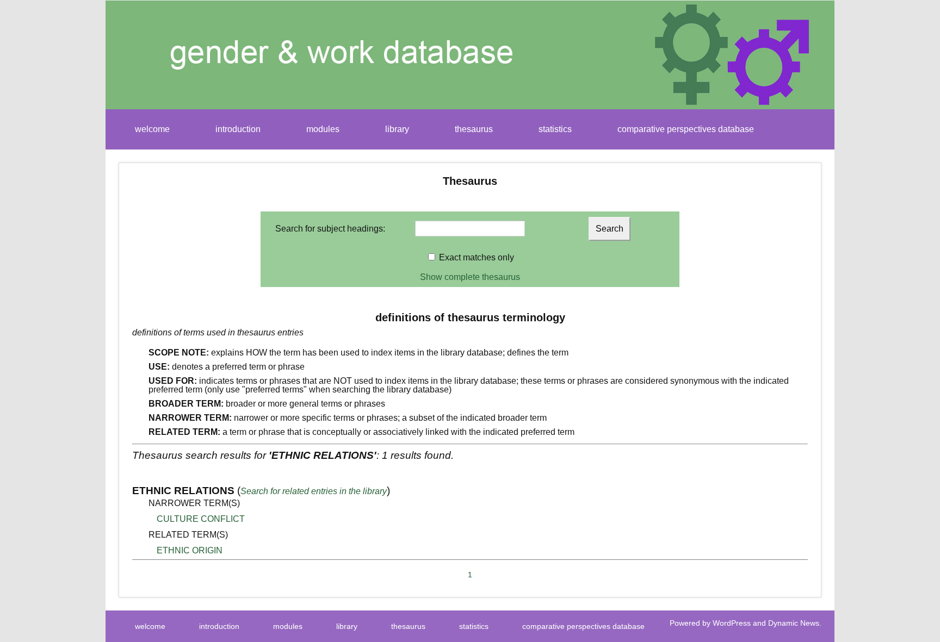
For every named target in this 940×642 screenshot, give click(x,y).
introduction (238, 129)
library (397, 129)
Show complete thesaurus (470, 277)
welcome (152, 129)
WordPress (732, 623)
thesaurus (474, 129)
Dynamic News (793, 623)
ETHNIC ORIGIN (189, 550)
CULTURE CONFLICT (201, 518)
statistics (555, 129)
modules (322, 129)
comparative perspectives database (685, 129)
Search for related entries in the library (313, 491)
